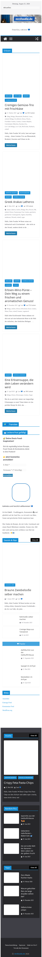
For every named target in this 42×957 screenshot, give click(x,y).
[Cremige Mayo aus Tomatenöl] (10, 632)
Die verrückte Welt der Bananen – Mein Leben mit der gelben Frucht (28, 849)
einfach (7, 212)
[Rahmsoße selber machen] (10, 619)
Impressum (22, 945)
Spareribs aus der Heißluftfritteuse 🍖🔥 (28, 818)
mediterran (8, 217)
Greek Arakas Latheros (19, 202)
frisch (29, 309)
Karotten (21, 124)
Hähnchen (15, 124)
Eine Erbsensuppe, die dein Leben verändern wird (19, 383)
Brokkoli (25, 116)
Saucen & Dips (9, 585)
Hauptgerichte (24, 192)
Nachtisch (31, 126)
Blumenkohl (19, 116)
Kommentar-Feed (8, 706)
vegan (23, 217)
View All (35, 540)
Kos (26, 124)
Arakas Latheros (11, 210)
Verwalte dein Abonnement (21, 948)
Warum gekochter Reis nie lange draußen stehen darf (28, 892)
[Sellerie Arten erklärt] (11, 910)
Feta (23, 212)
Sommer (8, 285)
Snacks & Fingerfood (26, 777)
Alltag (8, 116)
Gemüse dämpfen (26, 121)
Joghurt (23, 215)
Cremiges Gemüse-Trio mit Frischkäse (19, 107)
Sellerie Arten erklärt (26, 908)
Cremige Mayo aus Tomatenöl (26, 630)
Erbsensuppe (19, 395)
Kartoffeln (29, 215)
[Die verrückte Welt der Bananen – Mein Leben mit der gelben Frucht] (11, 851)
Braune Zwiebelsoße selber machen (18, 592)
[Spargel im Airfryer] (11, 667)
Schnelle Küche (11, 100)
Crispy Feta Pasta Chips (18, 783)
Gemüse (18, 121)
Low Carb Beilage (10, 126)
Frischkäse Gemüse (10, 121)
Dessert (31, 210)
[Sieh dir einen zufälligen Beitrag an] (37, 39)
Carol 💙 (21, 113)
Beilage (13, 116)
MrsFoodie (25, 126)
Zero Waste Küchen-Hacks (26, 876)
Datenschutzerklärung (11, 945)
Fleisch (28, 119)
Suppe (31, 395)
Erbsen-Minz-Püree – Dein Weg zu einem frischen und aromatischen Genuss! (19, 295)
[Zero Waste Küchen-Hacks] (11, 878)
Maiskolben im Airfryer (26, 678)
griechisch (32, 212)
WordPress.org (7, 710)
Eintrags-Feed (7, 702)
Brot (27, 210)
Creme (30, 116)
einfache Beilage (9, 119)
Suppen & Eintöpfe (19, 375)
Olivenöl (13, 217)
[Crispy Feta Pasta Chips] (21, 757)
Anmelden (5, 699)
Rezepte (26, 96)
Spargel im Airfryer (28, 666)
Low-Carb (18, 126)
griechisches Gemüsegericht (12, 215)
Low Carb (17, 96)
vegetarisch (26, 311)
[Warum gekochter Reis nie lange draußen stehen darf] (11, 894)
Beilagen (8, 96)
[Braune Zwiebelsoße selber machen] (20, 562)
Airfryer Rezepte (11, 192)
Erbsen (24, 119)
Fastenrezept (17, 212)
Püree (10, 311)
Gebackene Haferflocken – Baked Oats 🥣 (26, 833)
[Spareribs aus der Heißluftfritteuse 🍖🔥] (11, 820)
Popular (22, 644)
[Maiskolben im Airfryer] (11, 679)
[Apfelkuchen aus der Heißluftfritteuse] (11, 652)
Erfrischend (24, 309)
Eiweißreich (17, 119)
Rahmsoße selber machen (26, 618)
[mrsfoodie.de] (21, 16)
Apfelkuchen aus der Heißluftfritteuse (27, 652)
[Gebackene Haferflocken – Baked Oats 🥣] (11, 835)
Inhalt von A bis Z (32, 945)
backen (18, 210)
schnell (7, 129)
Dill (35, 210)
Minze (6, 311)
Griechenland (8, 124)
